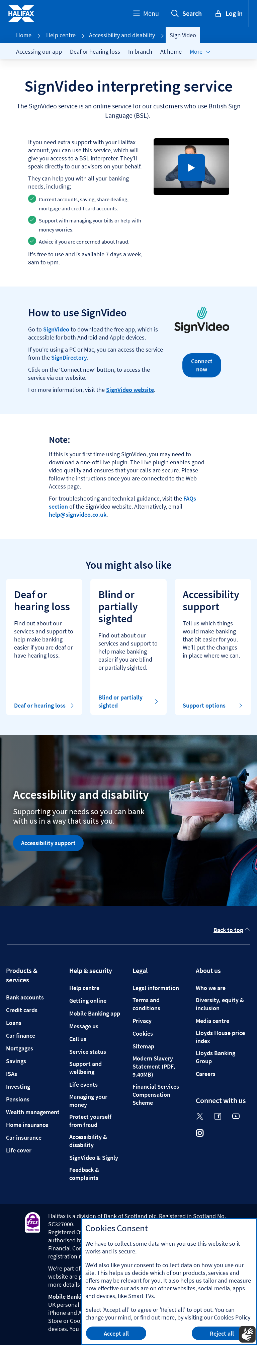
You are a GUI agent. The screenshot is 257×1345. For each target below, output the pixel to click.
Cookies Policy (232, 1317)
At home (171, 51)
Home (23, 35)
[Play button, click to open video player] (191, 167)
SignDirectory (69, 357)
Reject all (222, 1333)
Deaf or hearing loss (95, 51)
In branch (140, 51)
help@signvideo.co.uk (77, 514)
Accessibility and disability (122, 35)
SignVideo (56, 329)
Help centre (61, 35)
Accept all (116, 1333)
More (196, 51)
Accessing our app (39, 51)
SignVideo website (130, 390)
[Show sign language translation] (247, 1334)
